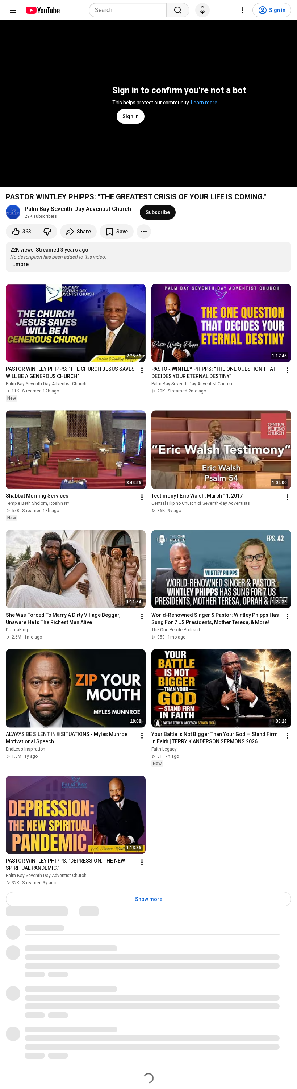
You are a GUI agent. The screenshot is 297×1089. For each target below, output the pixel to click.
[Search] (177, 10)
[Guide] (13, 10)
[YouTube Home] (42, 10)
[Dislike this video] (47, 231)
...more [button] (20, 264)
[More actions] (144, 231)
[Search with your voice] (202, 10)
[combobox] (130, 10)
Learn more (204, 102)
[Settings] (242, 10)
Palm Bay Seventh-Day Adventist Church (78, 208)
